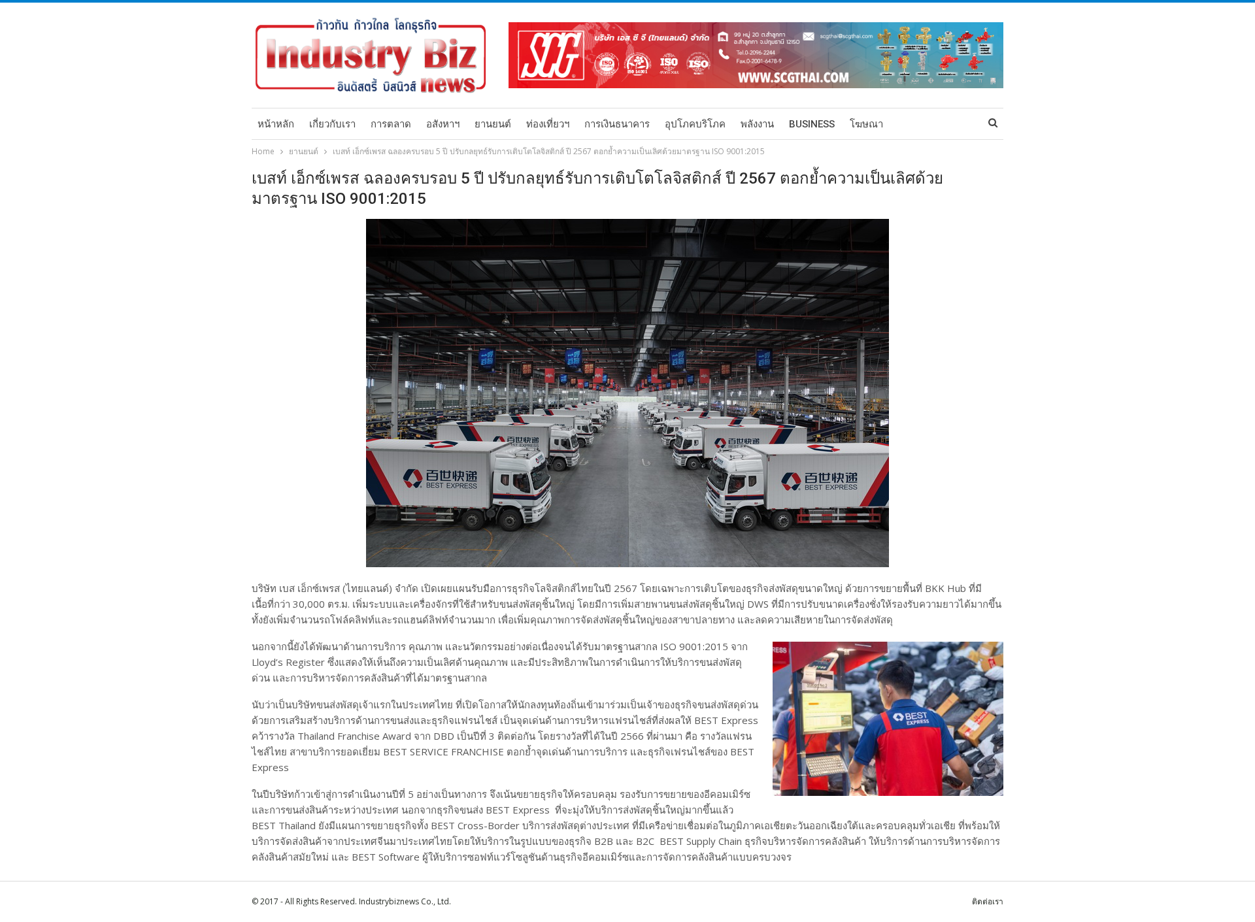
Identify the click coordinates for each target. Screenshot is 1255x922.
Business (812, 124)
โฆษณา (866, 124)
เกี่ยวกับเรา (332, 124)
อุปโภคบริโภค (695, 124)
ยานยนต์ (493, 124)
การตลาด (391, 124)
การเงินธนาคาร (617, 124)
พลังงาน (757, 124)
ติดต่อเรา (987, 901)
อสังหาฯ (443, 124)
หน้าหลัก (276, 124)
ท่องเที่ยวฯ (547, 124)
